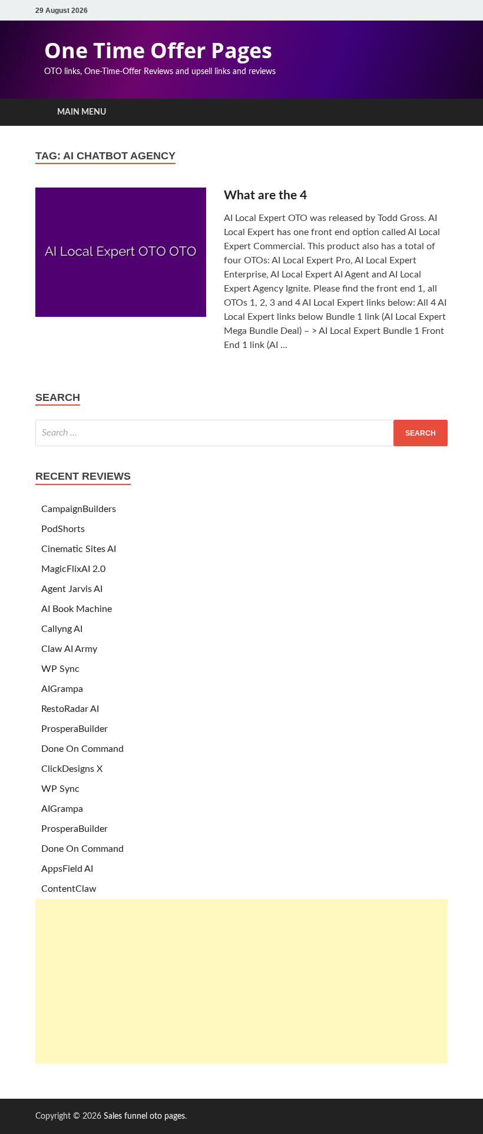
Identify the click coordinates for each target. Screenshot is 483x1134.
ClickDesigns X (71, 769)
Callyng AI (61, 629)
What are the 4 (265, 195)
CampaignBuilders (78, 509)
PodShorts (63, 529)
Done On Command (82, 749)
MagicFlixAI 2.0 (73, 569)
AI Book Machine (76, 609)
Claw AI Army (69, 649)
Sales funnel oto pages (144, 1116)
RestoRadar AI (70, 709)
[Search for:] (241, 433)
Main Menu (81, 112)
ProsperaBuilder (74, 729)
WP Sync (60, 669)
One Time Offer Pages (158, 50)
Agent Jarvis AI (71, 589)
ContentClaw (69, 889)
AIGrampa (62, 689)
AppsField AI (67, 869)
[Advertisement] (241, 981)
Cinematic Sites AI (78, 549)
